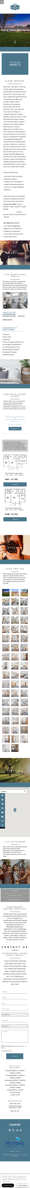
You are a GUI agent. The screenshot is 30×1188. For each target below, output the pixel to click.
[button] (2, 2)
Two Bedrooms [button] (15, 421)
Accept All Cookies (8, 1185)
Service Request (15, 899)
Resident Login (15, 895)
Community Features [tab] (9, 312)
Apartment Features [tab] (9, 316)
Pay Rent (15, 891)
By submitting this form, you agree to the (14, 1046)
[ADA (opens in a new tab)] (14, 1130)
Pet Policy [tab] (21, 316)
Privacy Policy (15, 1151)
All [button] (15, 418)
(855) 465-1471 (15, 1111)
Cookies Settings (22, 1185)
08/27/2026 (14, 428)
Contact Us (15, 484)
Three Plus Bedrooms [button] (15, 424)
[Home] (15, 7)
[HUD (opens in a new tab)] (10, 1130)
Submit (15, 1056)
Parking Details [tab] (7, 319)
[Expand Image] (5, 592)
